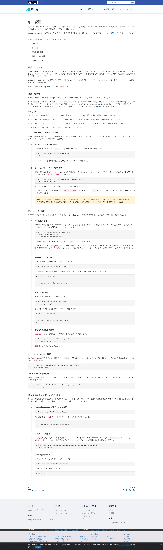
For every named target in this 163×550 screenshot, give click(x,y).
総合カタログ (84, 540)
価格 (114, 9)
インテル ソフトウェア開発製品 (37, 536)
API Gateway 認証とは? (45, 87)
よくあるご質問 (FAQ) (90, 513)
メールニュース (110, 538)
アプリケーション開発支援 (36, 540)
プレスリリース (128, 540)
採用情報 (126, 541)
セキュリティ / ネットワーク (62, 540)
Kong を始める (45, 119)
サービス (94, 106)
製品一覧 (82, 536)
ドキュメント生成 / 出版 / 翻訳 (62, 536)
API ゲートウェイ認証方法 (108, 33)
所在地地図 (127, 538)
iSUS (81, 541)
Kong (35, 9)
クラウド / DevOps (59, 541)
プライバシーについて (124, 544)
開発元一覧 (83, 538)
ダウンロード (95, 538)
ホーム (82, 9)
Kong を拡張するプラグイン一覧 (40, 519)
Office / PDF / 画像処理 (35, 538)
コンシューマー (112, 102)
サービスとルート (46, 123)
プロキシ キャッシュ (36, 490)
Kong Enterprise (61, 513)
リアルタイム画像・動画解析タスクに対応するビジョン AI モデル (109, 530)
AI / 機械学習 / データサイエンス (38, 541)
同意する (38, 547)
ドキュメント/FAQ (125, 9)
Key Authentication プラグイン (75, 98)
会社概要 (126, 536)
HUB (97, 9)
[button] (42, 2)
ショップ (93, 540)
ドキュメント (87, 516)
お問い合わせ (95, 536)
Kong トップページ (35, 510)
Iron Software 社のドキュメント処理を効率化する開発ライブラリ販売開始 (57, 530)
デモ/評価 (105, 9)
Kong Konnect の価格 (117, 522)
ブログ (84, 519)
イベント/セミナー (111, 540)
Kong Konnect (60, 510)
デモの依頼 (113, 510)
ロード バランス (128, 490)
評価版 (111, 513)
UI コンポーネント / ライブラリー (63, 538)
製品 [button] (90, 9)
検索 (132, 2)
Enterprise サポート (89, 510)
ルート (101, 106)
